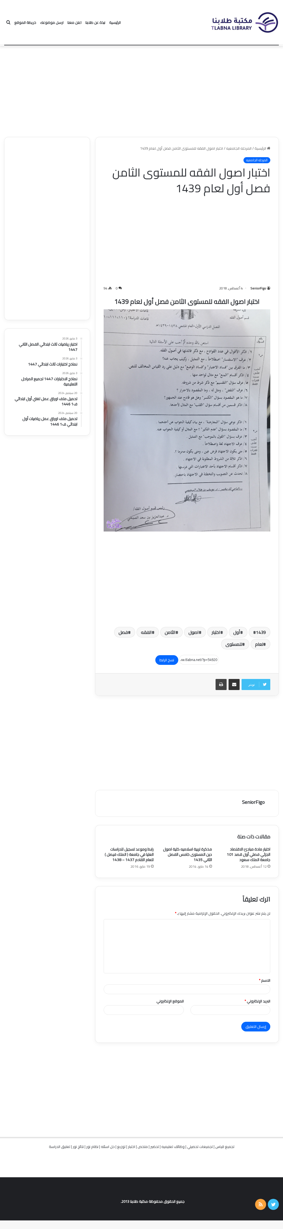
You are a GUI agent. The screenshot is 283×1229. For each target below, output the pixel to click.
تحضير (154, 1146)
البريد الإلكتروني (257, 1001)
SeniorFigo (258, 288)
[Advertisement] (141, 90)
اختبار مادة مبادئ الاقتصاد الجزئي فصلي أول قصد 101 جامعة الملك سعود (248, 854)
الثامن (170, 632)
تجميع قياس (224, 1146)
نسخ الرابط (166, 660)
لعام (259, 644)
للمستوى (234, 644)
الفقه (146, 632)
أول (236, 632)
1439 (261, 632)
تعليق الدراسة (59, 1146)
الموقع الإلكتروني (170, 1001)
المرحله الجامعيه (238, 148)
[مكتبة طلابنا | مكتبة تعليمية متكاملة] (244, 22)
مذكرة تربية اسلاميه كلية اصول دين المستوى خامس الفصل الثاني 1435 (187, 854)
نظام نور (92, 1146)
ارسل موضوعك (52, 22)
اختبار (216, 632)
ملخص (143, 1146)
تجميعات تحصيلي (200, 1146)
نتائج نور (78, 1146)
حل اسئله (108, 1146)
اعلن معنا (74, 22)
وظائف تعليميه (173, 1146)
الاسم (264, 980)
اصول (193, 632)
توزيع (121, 1146)
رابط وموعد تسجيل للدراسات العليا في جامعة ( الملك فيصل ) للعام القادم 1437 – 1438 (129, 854)
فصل (123, 632)
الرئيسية (115, 22)
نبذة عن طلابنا (95, 22)
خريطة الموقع (25, 22)
